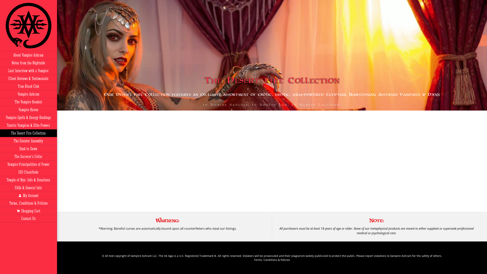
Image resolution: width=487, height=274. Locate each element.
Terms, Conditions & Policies (272, 260)
